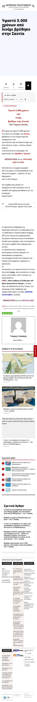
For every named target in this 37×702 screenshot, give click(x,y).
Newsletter (35, 351)
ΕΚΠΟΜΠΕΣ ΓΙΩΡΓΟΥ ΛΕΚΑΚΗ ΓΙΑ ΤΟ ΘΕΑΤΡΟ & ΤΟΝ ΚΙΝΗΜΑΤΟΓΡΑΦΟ (18, 642)
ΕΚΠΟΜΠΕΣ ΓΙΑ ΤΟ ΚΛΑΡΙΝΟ (7, 669)
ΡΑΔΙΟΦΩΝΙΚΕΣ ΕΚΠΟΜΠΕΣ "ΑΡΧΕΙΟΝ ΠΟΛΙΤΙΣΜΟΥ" (6, 658)
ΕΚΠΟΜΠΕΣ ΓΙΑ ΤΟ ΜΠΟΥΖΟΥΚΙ (7, 664)
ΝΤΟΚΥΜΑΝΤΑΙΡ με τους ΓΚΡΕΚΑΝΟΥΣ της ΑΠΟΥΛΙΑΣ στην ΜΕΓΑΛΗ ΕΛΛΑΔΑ (18, 634)
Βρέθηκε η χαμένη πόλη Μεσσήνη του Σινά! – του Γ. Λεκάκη (17, 518)
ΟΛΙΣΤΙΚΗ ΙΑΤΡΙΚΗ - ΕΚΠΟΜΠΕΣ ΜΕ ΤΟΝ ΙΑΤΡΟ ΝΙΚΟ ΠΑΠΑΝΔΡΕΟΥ (7, 675)
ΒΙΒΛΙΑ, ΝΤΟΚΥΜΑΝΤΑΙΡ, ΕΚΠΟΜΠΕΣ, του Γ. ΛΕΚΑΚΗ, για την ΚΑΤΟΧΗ (29, 605)
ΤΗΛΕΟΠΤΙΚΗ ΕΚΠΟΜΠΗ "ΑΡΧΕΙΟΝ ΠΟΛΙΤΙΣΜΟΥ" (17, 608)
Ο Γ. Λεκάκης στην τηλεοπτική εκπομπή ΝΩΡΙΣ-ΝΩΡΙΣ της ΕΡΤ (17, 571)
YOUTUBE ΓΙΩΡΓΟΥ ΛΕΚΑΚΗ (18, 583)
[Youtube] (30, 653)
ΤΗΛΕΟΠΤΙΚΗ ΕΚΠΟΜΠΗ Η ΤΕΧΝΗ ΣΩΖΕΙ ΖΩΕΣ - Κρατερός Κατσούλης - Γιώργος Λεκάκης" (18, 625)
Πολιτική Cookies (29, 659)
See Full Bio (17, 340)
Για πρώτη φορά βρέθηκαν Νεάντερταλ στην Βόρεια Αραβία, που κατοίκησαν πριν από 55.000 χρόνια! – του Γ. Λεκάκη (18, 511)
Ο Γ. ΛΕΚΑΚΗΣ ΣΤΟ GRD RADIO (7, 681)
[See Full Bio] (23, 340)
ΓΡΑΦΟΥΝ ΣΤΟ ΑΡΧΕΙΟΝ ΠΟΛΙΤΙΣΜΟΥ (28, 597)
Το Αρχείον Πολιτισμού (27, 664)
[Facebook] (25, 653)
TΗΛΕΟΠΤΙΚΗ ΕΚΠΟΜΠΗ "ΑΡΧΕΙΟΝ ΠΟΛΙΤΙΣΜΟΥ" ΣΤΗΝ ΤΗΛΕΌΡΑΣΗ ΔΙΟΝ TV (18, 591)
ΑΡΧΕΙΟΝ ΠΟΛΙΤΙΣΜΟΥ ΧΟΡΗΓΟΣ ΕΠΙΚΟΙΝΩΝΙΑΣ (28, 590)
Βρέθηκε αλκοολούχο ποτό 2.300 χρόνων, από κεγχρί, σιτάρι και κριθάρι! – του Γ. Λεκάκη (18, 545)
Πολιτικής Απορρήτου (30, 662)
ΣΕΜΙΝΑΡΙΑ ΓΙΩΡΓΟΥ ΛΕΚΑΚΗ (29, 578)
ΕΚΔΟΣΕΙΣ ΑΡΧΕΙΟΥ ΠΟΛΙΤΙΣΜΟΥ (29, 574)
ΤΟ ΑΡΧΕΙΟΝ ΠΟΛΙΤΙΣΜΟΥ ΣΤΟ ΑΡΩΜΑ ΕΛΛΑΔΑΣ (18, 578)
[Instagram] (27, 653)
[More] (28, 85)
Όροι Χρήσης (28, 657)
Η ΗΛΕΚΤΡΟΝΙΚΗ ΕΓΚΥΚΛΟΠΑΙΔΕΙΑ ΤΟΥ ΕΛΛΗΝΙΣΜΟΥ (18, 8)
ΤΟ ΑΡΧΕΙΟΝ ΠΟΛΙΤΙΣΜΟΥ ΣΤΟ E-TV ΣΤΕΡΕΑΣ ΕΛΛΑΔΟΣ (18, 601)
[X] (28, 653)
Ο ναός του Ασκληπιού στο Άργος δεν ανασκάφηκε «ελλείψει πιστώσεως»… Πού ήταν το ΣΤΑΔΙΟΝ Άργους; (17, 525)
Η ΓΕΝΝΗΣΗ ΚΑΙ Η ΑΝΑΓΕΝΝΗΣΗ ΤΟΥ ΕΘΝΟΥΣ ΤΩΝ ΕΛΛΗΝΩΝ (18, 616)
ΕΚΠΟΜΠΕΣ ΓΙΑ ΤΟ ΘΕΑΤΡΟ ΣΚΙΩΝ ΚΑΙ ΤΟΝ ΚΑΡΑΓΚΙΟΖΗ (7, 687)
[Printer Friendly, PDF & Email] (7, 314)
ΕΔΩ (22, 162)
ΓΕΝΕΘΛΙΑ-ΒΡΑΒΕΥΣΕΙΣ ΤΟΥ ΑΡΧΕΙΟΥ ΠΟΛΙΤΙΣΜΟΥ (28, 583)
